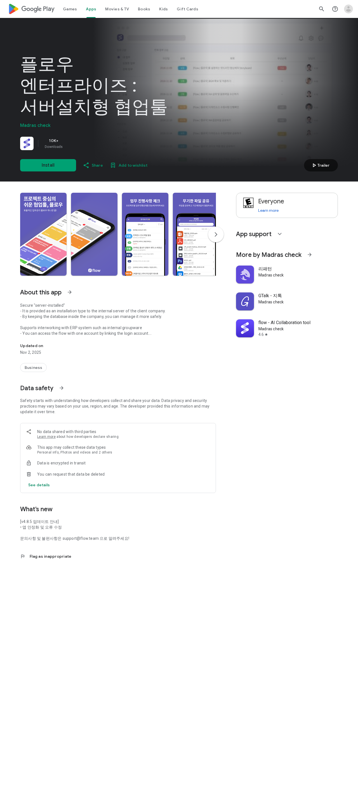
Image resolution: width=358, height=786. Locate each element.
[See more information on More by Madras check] (309, 254)
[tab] (69, 9)
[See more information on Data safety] (61, 388)
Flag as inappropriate (45, 556)
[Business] (33, 367)
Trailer (320, 165)
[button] (43, 234)
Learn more (46, 437)
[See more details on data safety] (39, 485)
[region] (98, 143)
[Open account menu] (348, 9)
